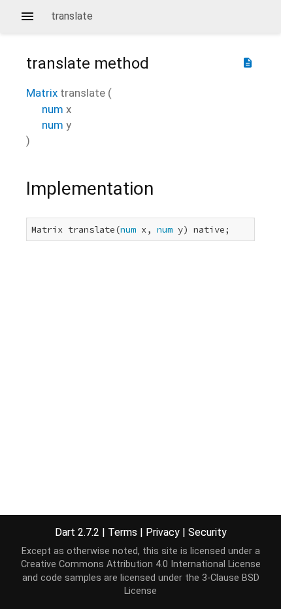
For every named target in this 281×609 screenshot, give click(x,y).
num (52, 109)
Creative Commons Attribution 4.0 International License (141, 564)
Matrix (42, 92)
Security (207, 532)
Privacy (163, 532)
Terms (122, 532)
